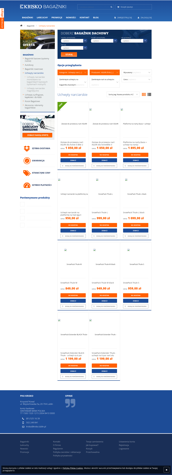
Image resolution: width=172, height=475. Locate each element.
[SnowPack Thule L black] (135, 190)
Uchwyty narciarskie (34, 73)
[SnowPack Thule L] (104, 190)
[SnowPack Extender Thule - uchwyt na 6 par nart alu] (104, 330)
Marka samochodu (68, 37)
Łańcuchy (24, 445)
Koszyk (89, 448)
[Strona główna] (43, 5)
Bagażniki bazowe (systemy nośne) (37, 59)
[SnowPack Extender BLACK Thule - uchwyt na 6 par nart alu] (73, 330)
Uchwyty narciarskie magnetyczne (36, 89)
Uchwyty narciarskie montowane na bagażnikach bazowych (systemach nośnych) (37, 81)
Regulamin (58, 448)
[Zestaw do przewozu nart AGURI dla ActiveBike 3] (104, 120)
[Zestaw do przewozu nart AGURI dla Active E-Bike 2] (73, 120)
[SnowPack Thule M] (73, 260)
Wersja (63, 45)
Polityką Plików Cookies (73, 468)
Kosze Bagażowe (32, 101)
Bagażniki (28, 54)
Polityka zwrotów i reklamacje (67, 452)
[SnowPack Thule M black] (104, 260)
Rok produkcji (126, 37)
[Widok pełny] (149, 94)
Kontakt (56, 441)
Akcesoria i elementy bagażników (34, 106)
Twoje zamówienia (94, 441)
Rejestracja (124, 445)
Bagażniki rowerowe (34, 69)
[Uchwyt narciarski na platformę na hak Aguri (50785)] (73, 190)
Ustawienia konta (127, 441)
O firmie (57, 445)
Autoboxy (29, 65)
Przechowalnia (92, 452)
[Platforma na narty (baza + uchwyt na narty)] (135, 120)
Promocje (24, 452)
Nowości (24, 448)
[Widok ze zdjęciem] (144, 94)
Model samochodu (98, 37)
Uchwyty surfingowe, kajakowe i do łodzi (34, 95)
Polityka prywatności (62, 455)
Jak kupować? (92, 445)
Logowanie (124, 448)
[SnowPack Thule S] (135, 260)
